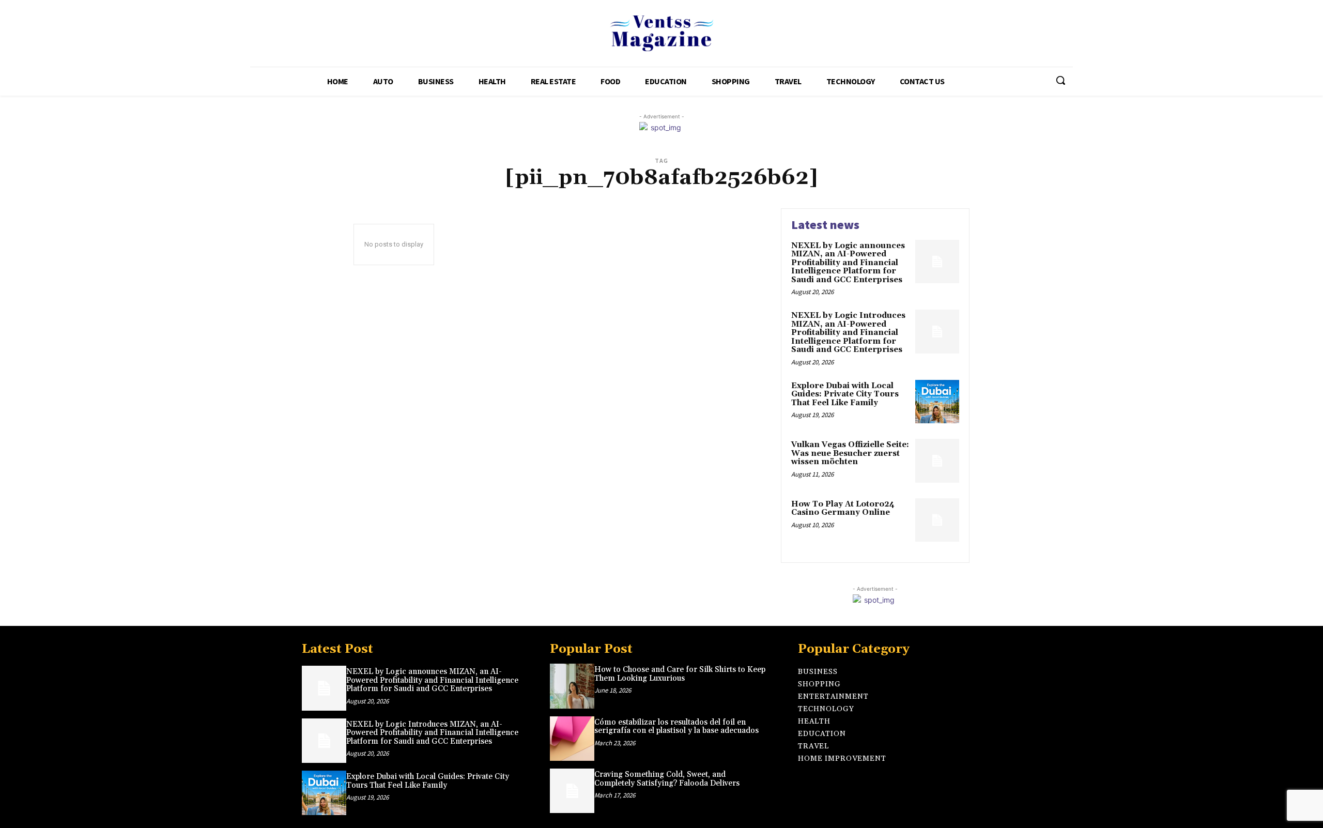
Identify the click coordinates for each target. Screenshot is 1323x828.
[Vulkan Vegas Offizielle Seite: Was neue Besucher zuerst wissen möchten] (937, 461)
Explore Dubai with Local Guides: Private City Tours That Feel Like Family (845, 394)
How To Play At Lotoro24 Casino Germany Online (843, 508)
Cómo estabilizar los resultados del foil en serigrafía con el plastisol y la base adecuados (676, 726)
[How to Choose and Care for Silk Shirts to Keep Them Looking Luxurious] (572, 686)
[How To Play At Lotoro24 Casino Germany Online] (937, 520)
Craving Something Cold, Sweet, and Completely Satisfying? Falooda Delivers (667, 779)
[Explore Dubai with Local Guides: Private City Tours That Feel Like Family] (937, 402)
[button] (1060, 80)
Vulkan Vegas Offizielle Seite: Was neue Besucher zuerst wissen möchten (850, 453)
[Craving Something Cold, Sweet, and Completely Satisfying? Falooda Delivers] (572, 791)
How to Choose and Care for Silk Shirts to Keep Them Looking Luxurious (679, 674)
